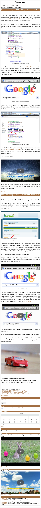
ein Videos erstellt (28, 301)
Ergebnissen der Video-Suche (13, 149)
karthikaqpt (4, 502)
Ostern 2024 (4, 467)
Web (20, 12)
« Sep (2, 426)
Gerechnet (20, 2)
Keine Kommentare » (6, 191)
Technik (16, 12)
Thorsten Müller (6, 501)
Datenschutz (14, 5)
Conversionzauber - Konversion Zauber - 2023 (14, 392)
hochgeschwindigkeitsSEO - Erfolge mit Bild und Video (16, 393)
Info (8, 5)
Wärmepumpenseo (6, 494)
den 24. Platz (27, 19)
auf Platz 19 (28, 67)
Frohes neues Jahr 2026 (16, 407)
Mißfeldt (4, 499)
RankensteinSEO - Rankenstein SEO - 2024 (13, 390)
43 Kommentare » (5, 395)
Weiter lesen (5, 386)
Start (3, 5)
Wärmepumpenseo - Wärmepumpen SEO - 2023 (14, 391)
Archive (3, 430)
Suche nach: (4, 399)
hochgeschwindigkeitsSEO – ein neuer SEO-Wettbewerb (20, 195)
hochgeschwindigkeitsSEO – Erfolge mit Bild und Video (19, 10)
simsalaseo (4, 498)
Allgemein (17, 196)
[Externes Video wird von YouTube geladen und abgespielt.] (20, 171)
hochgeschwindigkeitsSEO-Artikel (10, 19)
